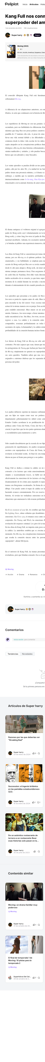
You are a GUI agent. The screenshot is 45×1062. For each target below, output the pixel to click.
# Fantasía (20, 949)
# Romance (28, 896)
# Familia (11, 949)
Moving (13, 911)
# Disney (19, 896)
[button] (40, 717)
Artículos (34, 4)
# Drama (11, 896)
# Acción (28, 949)
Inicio (25, 4)
